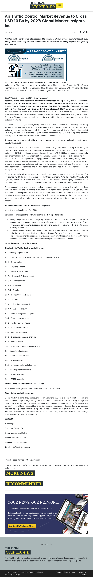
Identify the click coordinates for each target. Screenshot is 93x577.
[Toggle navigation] (59, 5)
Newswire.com (41, 98)
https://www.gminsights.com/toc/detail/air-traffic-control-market (32, 388)
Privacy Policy (69, 572)
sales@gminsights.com (20, 447)
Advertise (82, 572)
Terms (58, 572)
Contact (84, 575)
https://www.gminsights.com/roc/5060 (21, 210)
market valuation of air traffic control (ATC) (31, 112)
